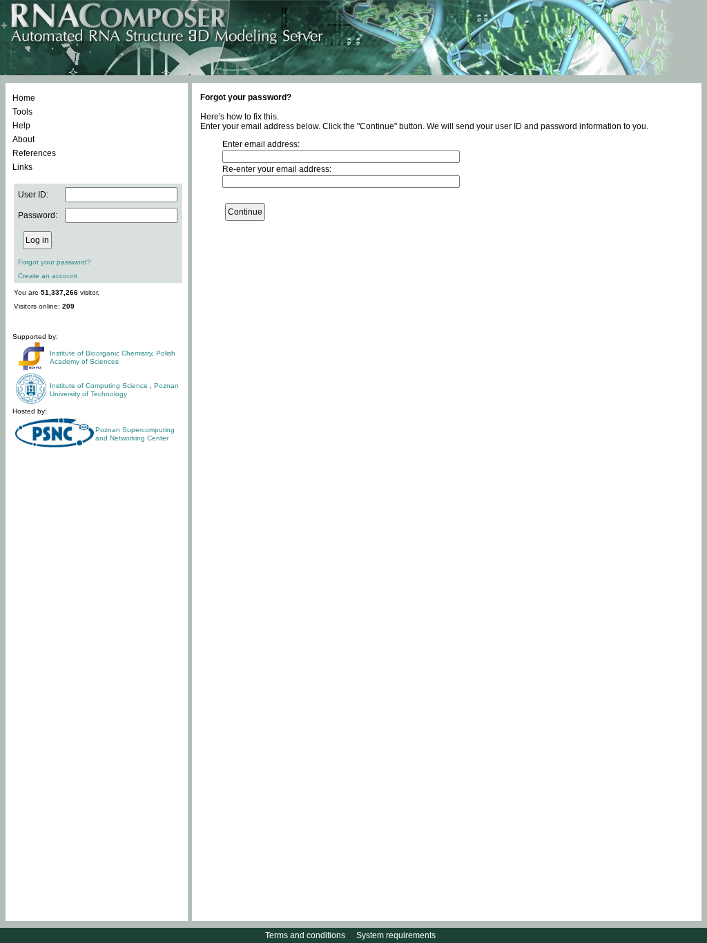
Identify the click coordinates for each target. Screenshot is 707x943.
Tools (22, 112)
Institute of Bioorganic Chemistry (101, 353)
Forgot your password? (54, 262)
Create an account (47, 276)
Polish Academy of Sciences (112, 357)
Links (22, 167)
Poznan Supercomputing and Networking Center (135, 434)
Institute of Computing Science (100, 385)
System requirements (396, 935)
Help (21, 125)
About (23, 139)
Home (23, 98)
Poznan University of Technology (114, 390)
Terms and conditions (305, 935)
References (34, 153)
